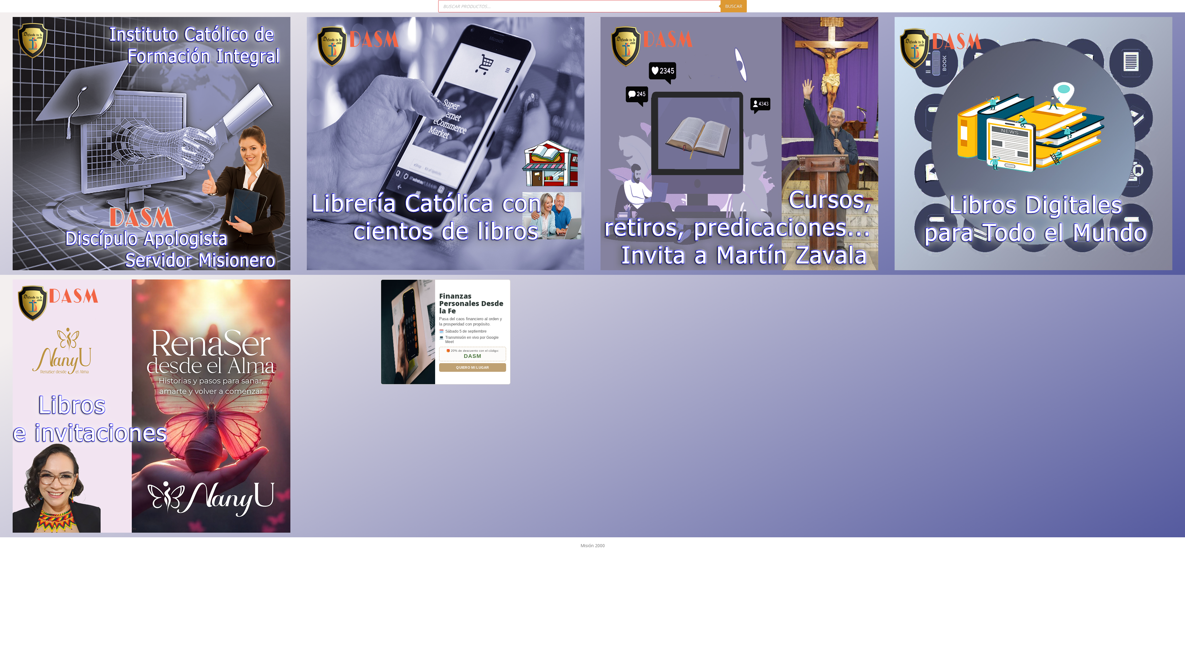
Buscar (733, 6)
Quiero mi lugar (472, 367)
